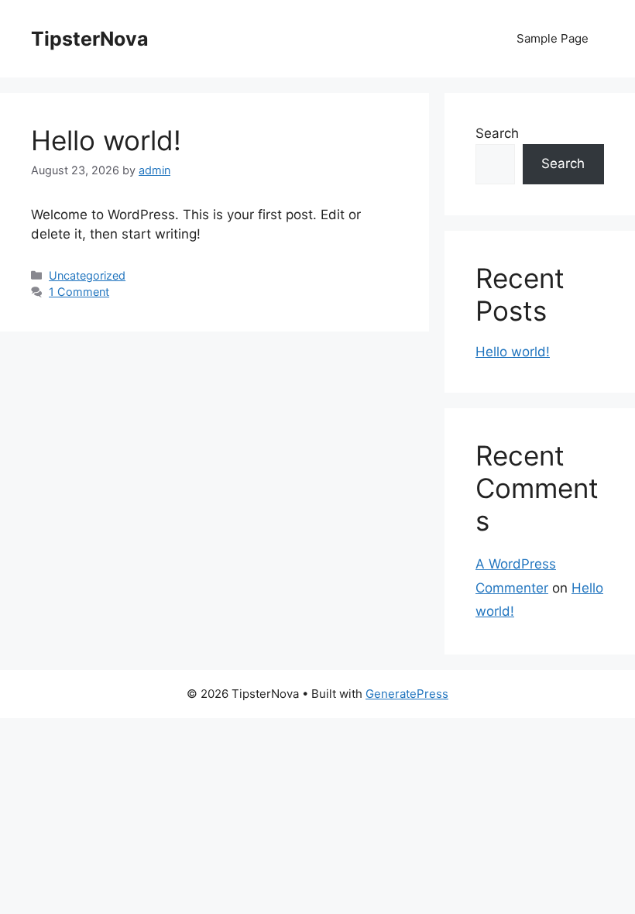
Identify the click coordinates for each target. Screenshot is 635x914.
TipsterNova (90, 38)
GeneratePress (407, 693)
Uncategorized (87, 275)
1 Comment (79, 291)
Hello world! (106, 140)
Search (497, 133)
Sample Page (553, 38)
